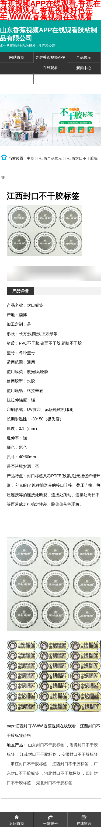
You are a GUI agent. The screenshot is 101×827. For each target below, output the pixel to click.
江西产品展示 (51, 158)
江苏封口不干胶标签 (38, 754)
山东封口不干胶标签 (46, 745)
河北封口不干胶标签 (62, 773)
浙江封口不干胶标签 (29, 763)
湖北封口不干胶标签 (54, 782)
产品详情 (20, 291)
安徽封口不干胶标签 (79, 754)
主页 (30, 158)
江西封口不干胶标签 (70, 763)
